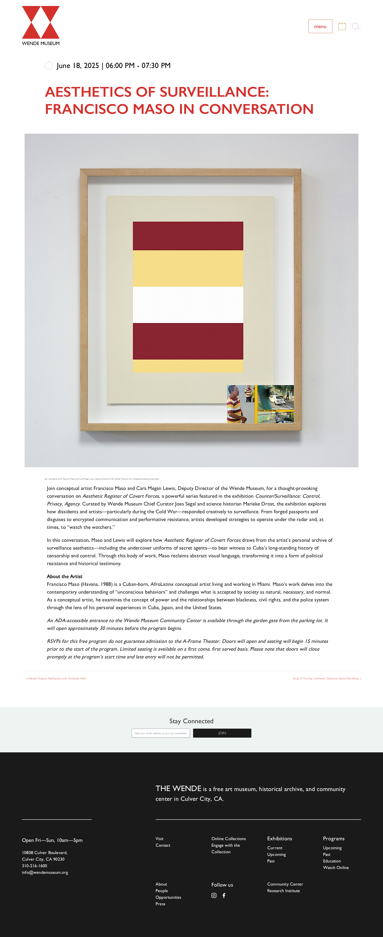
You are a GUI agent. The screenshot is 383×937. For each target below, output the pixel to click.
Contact (163, 845)
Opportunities (168, 897)
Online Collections (228, 838)
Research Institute (283, 890)
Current (274, 847)
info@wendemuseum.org (45, 872)
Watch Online (336, 867)
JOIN (222, 733)
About (161, 884)
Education (332, 860)
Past (270, 860)
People (162, 890)
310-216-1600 (34, 865)
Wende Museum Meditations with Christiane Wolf (56, 678)
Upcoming (276, 854)
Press (160, 903)
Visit (159, 838)
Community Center (285, 884)
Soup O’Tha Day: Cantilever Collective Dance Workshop (327, 678)
